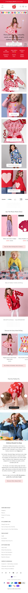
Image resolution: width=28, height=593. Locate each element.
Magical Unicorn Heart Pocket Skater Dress (9, 358)
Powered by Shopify (17, 579)
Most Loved (14, 114)
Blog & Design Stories (6, 554)
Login (2, 536)
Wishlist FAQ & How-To (6, 540)
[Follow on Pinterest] (9, 572)
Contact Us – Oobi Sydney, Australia (9, 564)
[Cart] (26, 6)
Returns (3, 512)
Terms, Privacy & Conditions (7, 568)
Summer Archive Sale (14, 139)
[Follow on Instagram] (6, 572)
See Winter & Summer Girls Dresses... (14, 365)
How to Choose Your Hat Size (8, 526)
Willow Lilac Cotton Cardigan (9, 238)
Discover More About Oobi (14, 481)
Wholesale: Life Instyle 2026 (7, 566)
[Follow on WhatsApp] (21, 572)
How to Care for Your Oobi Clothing (9, 529)
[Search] (20, 6)
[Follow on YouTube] (13, 572)
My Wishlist (4, 538)
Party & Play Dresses (14, 165)
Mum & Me (14, 88)
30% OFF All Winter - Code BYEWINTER (14, 320)
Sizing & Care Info (5, 524)
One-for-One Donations (6, 552)
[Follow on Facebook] (2, 572)
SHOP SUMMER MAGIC (14, 44)
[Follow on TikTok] (17, 572)
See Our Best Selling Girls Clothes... (14, 246)
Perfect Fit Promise (5, 515)
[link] (9, 225)
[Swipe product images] (9, 225)
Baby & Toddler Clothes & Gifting (14, 282)
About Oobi (4, 547)
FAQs (2, 517)
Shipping (3, 510)
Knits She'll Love (14, 190)
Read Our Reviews (5, 557)
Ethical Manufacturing (6, 550)
